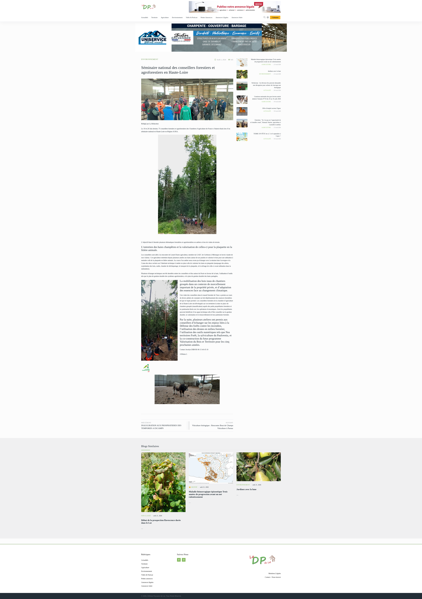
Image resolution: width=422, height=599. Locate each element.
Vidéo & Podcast (191, 17)
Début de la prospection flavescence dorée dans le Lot (161, 521)
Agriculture (165, 17)
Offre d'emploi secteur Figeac (271, 108)
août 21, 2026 (157, 516)
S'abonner (275, 17)
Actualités (144, 17)
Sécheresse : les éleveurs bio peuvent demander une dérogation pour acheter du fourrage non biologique (266, 85)
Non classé (146, 516)
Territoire (154, 17)
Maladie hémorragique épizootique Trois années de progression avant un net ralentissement (208, 494)
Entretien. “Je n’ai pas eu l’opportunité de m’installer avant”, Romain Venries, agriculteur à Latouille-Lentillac (265, 122)
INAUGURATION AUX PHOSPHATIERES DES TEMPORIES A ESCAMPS (161, 425)
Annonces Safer (237, 17)
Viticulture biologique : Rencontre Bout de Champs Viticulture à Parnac (212, 425)
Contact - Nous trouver (273, 577)
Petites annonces (206, 17)
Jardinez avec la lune (274, 71)
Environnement (177, 17)
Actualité (267, 90)
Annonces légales (222, 17)
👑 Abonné (193, 487)
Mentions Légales (274, 573)
